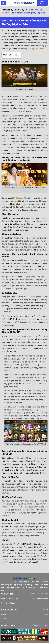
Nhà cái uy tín (20, 9)
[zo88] (24, 638)
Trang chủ (7, 9)
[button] (3, 3)
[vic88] (24, 631)
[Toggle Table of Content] (15, 55)
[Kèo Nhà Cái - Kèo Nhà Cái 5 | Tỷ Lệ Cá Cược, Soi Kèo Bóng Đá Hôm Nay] (24, 3)
